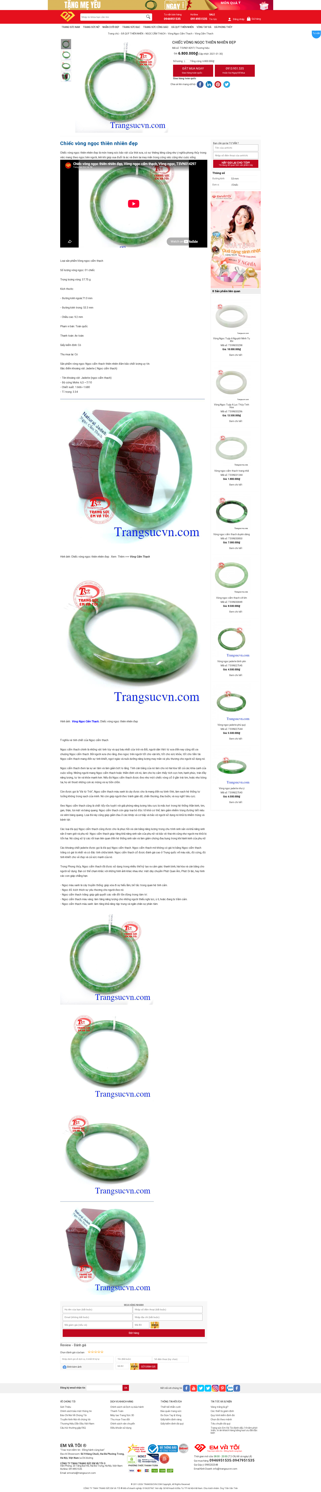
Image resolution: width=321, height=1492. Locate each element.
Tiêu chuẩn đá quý (220, 1423)
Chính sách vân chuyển (122, 1423)
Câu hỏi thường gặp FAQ (73, 1427)
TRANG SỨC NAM (71, 27)
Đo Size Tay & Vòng (170, 1415)
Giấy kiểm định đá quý (172, 1423)
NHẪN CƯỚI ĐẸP (110, 27)
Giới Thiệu (65, 1407)
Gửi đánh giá (148, 1366)
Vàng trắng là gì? (219, 1407)
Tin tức (213, 19)
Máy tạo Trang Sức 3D (122, 1415)
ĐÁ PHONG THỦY (223, 27)
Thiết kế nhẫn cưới (170, 1407)
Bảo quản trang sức (171, 1411)
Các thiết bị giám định (222, 1411)
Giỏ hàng (254, 19)
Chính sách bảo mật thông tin (76, 1411)
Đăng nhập (238, 19)
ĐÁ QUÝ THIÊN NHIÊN (182, 27)
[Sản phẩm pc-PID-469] (236, 239)
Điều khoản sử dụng (120, 1427)
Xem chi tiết (235, 355)
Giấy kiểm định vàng (171, 1419)
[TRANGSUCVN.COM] (67, 20)
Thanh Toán (116, 1411)
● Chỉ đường (86, 1458)
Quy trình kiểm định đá (223, 1415)
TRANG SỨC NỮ (91, 27)
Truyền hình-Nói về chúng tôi (75, 1419)
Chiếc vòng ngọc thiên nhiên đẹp (99, 143)
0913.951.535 (234, 70)
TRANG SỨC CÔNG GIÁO (155, 27)
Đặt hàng (134, 1333)
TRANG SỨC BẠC (131, 27)
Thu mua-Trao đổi (120, 1419)
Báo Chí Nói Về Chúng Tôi (73, 1415)
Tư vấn (316, 33)
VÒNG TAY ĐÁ (204, 27)
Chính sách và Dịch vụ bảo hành (127, 1407)
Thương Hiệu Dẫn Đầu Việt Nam (77, 1423)
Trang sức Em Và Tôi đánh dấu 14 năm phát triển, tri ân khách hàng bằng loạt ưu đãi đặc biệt (234, 1430)
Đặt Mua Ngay (193, 70)
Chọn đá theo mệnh (221, 1419)
